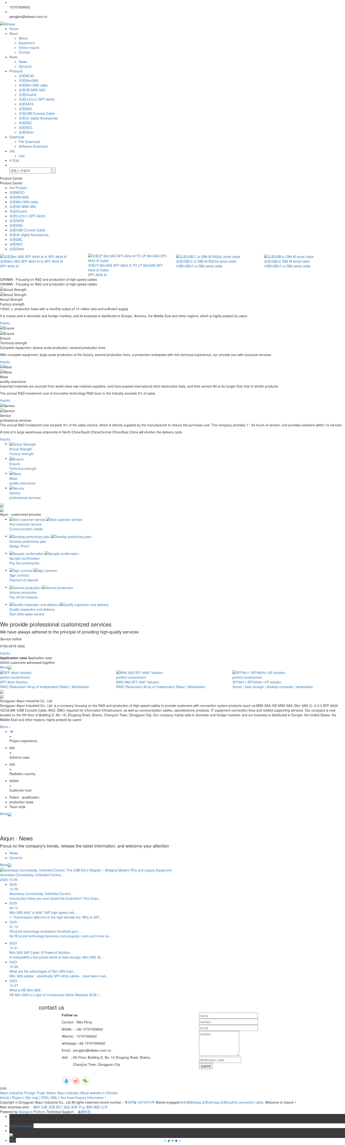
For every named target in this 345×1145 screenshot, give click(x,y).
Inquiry (5, 323)
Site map (31, 1097)
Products (16, 71)
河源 (51, 1107)
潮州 (89, 1107)
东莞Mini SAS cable (33, 85)
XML (54, 1097)
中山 (81, 1107)
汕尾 (44, 1107)
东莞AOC (25, 127)
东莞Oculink (27, 94)
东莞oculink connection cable (241, 1102)
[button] (169, 1141)
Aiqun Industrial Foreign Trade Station (28, 1092)
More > (5, 726)
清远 (66, 1107)
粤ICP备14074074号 (140, 1102)
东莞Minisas (192, 1102)
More (4, 667)
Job (12, 151)
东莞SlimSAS (28, 80)
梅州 (36, 1107)
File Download (29, 141)
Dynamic (25, 66)
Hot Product (18, 187)
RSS (44, 1097)
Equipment (27, 42)
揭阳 (96, 1107)
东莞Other (26, 132)
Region (17, 1097)
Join (22, 155)
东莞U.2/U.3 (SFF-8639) (37, 99)
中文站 (14, 160)
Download (16, 137)
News (13, 57)
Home (13, 28)
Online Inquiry (29, 47)
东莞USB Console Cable (37, 113)
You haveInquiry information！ (83, 1097)
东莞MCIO (26, 75)
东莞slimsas (210, 1102)
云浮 (104, 1107)
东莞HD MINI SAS (32, 89)
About (13, 33)
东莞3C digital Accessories (38, 118)
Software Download (33, 146)
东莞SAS (25, 108)
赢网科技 (84, 1111)
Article (4, 1097)
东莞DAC (25, 122)
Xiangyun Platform (32, 1111)
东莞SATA (26, 104)
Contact (24, 52)
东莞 (74, 1107)
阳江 (59, 1107)
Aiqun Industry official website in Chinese (87, 1092)
